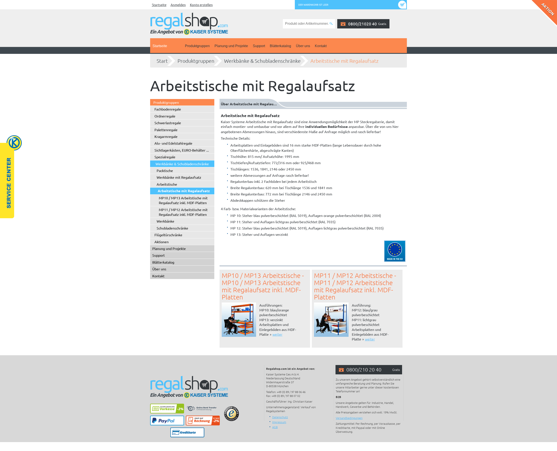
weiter (277, 334)
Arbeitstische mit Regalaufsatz (344, 61)
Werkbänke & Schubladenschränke (262, 61)
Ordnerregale (164, 116)
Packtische (165, 170)
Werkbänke (165, 221)
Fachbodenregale (167, 109)
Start (162, 61)
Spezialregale (164, 157)
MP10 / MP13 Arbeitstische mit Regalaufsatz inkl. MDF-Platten (183, 200)
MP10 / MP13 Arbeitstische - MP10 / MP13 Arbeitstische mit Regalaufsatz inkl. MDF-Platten (263, 286)
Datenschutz (280, 417)
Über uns (303, 46)
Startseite (159, 5)
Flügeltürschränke (168, 235)
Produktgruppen (197, 46)
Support (259, 46)
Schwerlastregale (167, 123)
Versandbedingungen (349, 418)
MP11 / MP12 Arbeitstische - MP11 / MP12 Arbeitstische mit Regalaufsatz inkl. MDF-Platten (355, 286)
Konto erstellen (201, 5)
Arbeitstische (167, 184)
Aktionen (161, 242)
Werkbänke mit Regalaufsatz (179, 177)
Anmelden (178, 5)
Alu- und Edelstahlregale (173, 143)
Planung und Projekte (231, 46)
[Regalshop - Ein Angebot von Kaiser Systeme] (189, 23)
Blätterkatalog (280, 46)
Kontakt (321, 46)
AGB (275, 427)
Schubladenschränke (172, 228)
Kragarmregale (166, 136)
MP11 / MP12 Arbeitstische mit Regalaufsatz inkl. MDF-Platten (183, 211)
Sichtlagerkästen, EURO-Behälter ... (181, 150)
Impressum (279, 422)
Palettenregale (166, 129)
